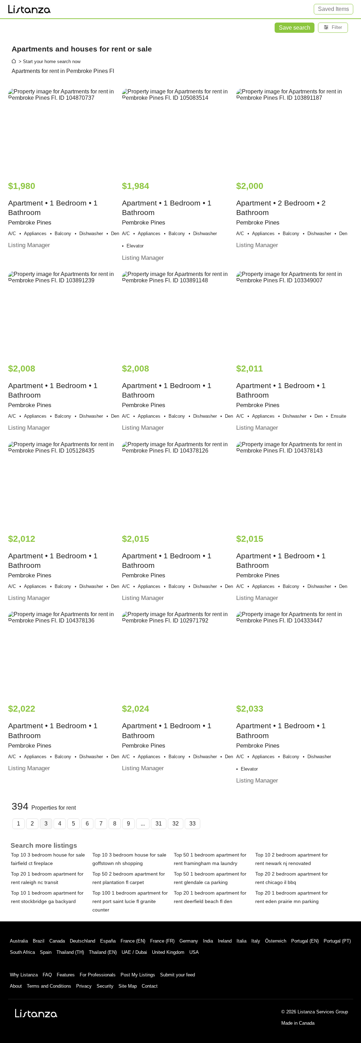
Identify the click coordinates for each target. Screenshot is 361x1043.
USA (194, 952)
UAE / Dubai (134, 952)
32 (175, 824)
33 (192, 824)
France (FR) (162, 941)
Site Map (127, 986)
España (108, 941)
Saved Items (333, 9)
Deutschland (82, 941)
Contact (150, 986)
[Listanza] (36, 1013)
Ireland (225, 941)
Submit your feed (177, 974)
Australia (19, 941)
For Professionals (98, 974)
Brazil (38, 941)
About (16, 986)
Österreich (275, 941)
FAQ (47, 974)
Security (105, 986)
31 (158, 824)
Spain (45, 952)
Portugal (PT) (337, 941)
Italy (255, 941)
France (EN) (133, 941)
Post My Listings (138, 974)
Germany (188, 941)
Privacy (84, 986)
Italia (241, 941)
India (208, 941)
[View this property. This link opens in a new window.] (64, 131)
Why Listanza (24, 974)
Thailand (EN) (103, 952)
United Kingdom (168, 952)
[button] (333, 28)
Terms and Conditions (49, 986)
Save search (294, 28)
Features (66, 974)
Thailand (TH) (70, 952)
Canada (57, 941)
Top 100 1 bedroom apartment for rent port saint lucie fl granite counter (130, 901)
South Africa (22, 952)
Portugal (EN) (305, 941)
